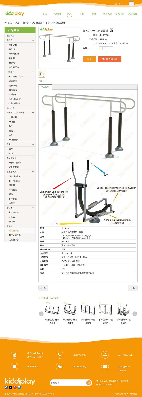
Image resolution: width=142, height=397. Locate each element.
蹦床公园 (10, 108)
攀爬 (9, 144)
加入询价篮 (111, 59)
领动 (126, 394)
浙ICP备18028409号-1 (44, 394)
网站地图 (134, 394)
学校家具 (10, 208)
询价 (89, 59)
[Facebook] (6, 387)
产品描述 (45, 87)
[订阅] (88, 382)
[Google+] (15, 387)
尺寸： (96, 43)
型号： (96, 35)
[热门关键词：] (131, 3)
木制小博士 (11, 158)
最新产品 (10, 35)
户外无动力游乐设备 (15, 112)
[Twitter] (10, 387)
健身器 (9, 226)
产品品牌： (94, 39)
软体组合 (10, 72)
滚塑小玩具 (11, 172)
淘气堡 (9, 40)
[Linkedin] (19, 387)
